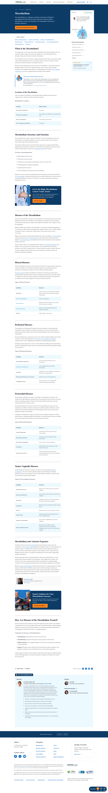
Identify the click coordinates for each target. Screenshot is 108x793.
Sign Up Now (77, 754)
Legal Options (39, 754)
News (55, 751)
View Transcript (27, 582)
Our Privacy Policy (18, 780)
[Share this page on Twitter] (86, 669)
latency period (20, 273)
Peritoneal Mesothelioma (77, 55)
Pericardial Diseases (40, 42)
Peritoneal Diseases (29, 42)
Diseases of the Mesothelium (47, 39)
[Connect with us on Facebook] (15, 756)
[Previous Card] (88, 63)
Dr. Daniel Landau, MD (85, 17)
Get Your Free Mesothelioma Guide (25, 27)
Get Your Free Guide (39, 606)
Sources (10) (20, 668)
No (66, 734)
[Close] (106, 787)
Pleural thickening (20, 309)
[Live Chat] (87, 2)
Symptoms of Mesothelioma (77, 44)
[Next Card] (90, 63)
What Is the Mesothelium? (21, 39)
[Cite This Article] (92, 669)
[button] (33, 2)
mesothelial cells (39, 149)
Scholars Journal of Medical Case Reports (46, 339)
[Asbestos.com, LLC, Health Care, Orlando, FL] (81, 772)
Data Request (41, 780)
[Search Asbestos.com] (91, 2)
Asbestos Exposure (19, 44)
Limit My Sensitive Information (55, 780)
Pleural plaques (20, 303)
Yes (60, 734)
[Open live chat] (104, 788)
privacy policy (19, 767)
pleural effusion (57, 236)
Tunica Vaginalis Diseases (52, 42)
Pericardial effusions (25, 240)
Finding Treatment (40, 748)
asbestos (33, 545)
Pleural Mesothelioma (76, 52)
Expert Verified (89, 12)
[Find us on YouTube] (24, 756)
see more (86, 66)
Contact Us (56, 748)
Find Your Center (38, 201)
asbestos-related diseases (26, 566)
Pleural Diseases (19, 42)
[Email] (89, 669)
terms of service (27, 767)
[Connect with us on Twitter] (20, 756)
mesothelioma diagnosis (51, 244)
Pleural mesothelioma (21, 299)
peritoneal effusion (34, 238)
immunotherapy (20, 176)
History (28, 668)
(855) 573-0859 (48, 683)
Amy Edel (84, 19)
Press (55, 754)
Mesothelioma (21, 9)
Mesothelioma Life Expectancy (78, 50)
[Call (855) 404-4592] (97, 788)
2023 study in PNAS (28, 547)
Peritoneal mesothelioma (22, 367)
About (55, 745)
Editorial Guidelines (59, 757)
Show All (74, 58)
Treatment (28, 44)
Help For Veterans (40, 751)
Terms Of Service (30, 780)
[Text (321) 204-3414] (101, 788)
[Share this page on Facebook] (83, 669)
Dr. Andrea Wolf (73, 691)
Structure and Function (34, 39)
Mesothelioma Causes (76, 47)
